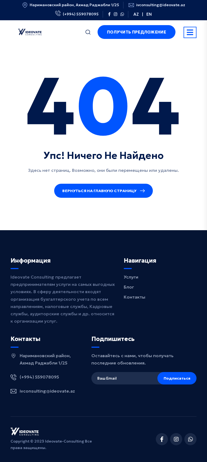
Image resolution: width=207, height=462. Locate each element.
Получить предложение (136, 32)
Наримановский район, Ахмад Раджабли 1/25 (74, 5)
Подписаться (177, 378)
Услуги (131, 277)
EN (149, 14)
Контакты (134, 297)
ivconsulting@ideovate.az (160, 5)
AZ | (138, 14)
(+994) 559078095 (81, 14)
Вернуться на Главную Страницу (99, 190)
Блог (129, 287)
